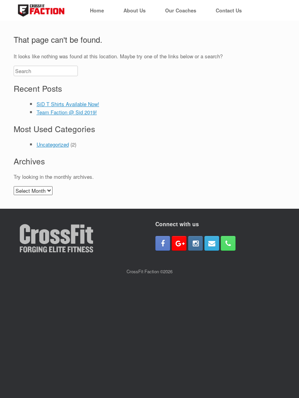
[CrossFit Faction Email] (211, 243)
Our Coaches (180, 10)
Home (97, 10)
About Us (134, 10)
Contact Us (229, 10)
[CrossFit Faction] (41, 10)
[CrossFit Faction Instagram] (195, 243)
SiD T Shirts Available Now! (68, 104)
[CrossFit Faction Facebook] (162, 243)
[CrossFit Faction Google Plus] (179, 243)
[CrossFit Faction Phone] (228, 243)
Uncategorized (53, 144)
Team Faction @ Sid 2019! (67, 112)
